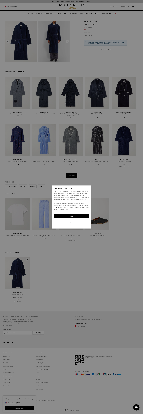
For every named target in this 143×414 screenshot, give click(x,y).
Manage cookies (71, 222)
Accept (71, 216)
